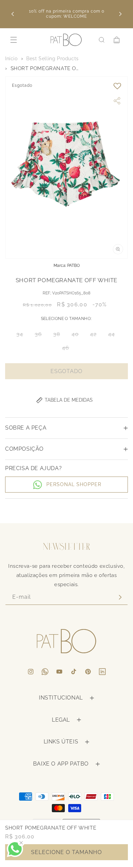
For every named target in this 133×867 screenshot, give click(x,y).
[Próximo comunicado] (120, 14)
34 (21, 336)
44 (113, 336)
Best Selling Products (52, 58)
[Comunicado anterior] (12, 14)
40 (77, 336)
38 (58, 336)
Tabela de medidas (69, 400)
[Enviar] (120, 597)
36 (40, 336)
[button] (13, 39)
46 (67, 349)
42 (95, 336)
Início (11, 58)
